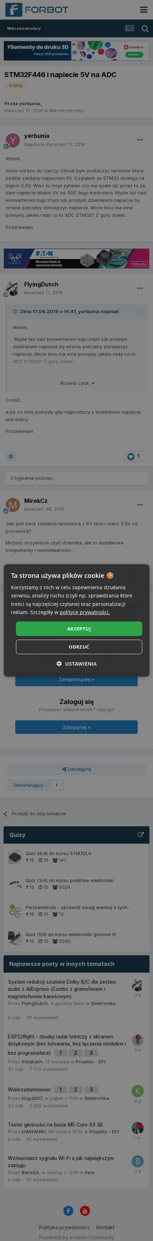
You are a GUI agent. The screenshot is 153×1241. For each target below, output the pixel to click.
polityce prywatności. (85, 611)
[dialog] (76, 620)
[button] (77, 664)
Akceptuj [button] (79, 628)
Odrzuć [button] (79, 647)
